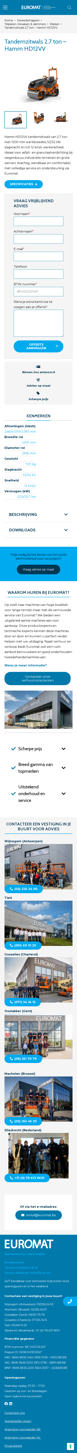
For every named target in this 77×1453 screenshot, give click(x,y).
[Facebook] (6, 1403)
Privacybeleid (13, 1446)
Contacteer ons (14, 1413)
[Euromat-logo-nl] (39, 7)
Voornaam (22, 214)
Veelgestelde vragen (17, 1421)
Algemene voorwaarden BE (22, 1429)
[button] (5, 7)
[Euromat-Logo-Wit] (38, 1244)
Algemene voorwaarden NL (22, 1437)
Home (8, 20)
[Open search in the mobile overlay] (69, 7)
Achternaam (24, 231)
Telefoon (20, 266)
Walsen (54, 24)
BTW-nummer (25, 284)
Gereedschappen (28, 20)
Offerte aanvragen (36, 346)
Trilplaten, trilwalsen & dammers (25, 24)
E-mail (19, 249)
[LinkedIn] (10, 1403)
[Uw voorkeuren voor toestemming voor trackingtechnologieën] (70, 1446)
